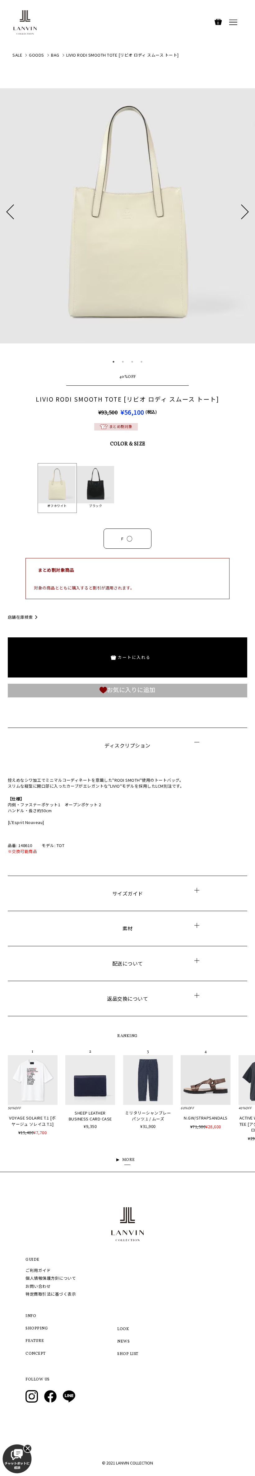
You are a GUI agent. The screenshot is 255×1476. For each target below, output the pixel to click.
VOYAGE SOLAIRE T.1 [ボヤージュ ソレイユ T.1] (32, 1121)
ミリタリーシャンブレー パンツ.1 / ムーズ (148, 1116)
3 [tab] (132, 362)
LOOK (123, 1329)
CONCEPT (36, 1354)
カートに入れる (134, 657)
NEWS (123, 1341)
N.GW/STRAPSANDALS (206, 1118)
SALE (17, 55)
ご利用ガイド (38, 1270)
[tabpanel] (127, 215)
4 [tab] (141, 362)
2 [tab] (123, 362)
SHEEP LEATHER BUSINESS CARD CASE (90, 1116)
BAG (55, 55)
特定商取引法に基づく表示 (51, 1294)
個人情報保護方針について (51, 1278)
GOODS (36, 55)
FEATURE (35, 1341)
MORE (128, 1160)
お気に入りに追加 (131, 690)
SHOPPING (37, 1328)
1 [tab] (113, 362)
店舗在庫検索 (20, 617)
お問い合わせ (38, 1286)
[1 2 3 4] (127, 226)
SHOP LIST (127, 1354)
